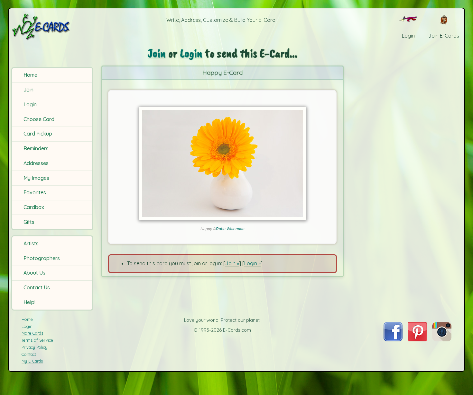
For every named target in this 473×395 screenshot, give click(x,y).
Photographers (41, 258)
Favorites (34, 192)
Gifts (28, 222)
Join (28, 89)
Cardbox (33, 207)
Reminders (36, 148)
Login (30, 104)
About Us (34, 272)
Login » (252, 263)
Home (30, 75)
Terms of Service (37, 340)
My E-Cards (32, 361)
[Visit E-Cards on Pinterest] (417, 339)
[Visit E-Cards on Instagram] (441, 339)
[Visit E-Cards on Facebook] (393, 339)
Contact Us (36, 287)
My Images (36, 178)
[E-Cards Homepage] (51, 26)
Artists (31, 243)
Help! (29, 302)
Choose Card (38, 119)
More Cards (32, 333)
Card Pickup (37, 133)
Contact (29, 354)
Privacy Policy (34, 347)
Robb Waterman (230, 229)
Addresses (36, 163)
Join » (232, 263)
